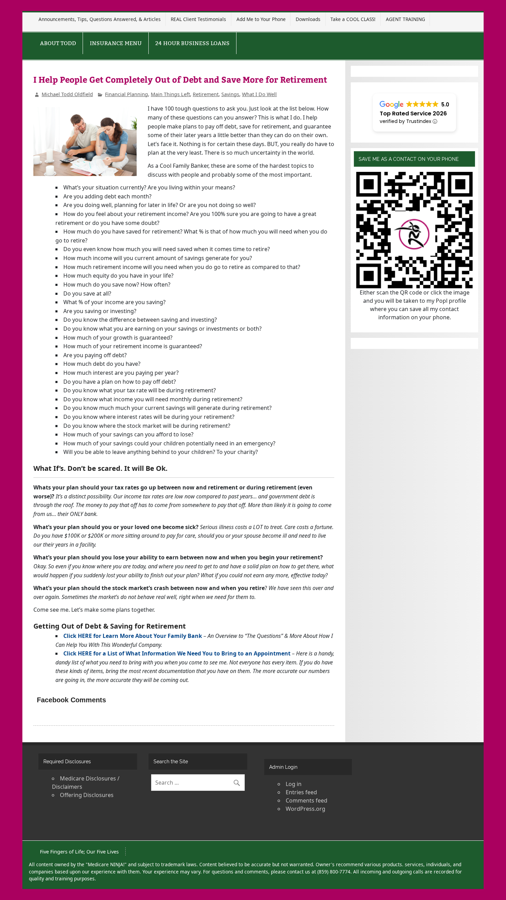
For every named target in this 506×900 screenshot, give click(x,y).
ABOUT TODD (58, 43)
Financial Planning (126, 94)
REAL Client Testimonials (198, 19)
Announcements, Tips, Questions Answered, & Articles (100, 19)
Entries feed (301, 792)
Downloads (308, 19)
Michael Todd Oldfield (67, 94)
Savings (230, 94)
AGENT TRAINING (405, 19)
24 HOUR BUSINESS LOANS (192, 43)
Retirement (206, 94)
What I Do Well (259, 94)
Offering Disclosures (87, 795)
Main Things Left (170, 94)
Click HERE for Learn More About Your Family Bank (132, 636)
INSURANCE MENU (116, 43)
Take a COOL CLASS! (353, 19)
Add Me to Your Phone (261, 19)
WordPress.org (305, 809)
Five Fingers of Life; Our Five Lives (79, 851)
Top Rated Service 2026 (413, 113)
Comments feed (306, 800)
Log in (294, 784)
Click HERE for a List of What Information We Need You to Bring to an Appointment (177, 653)
